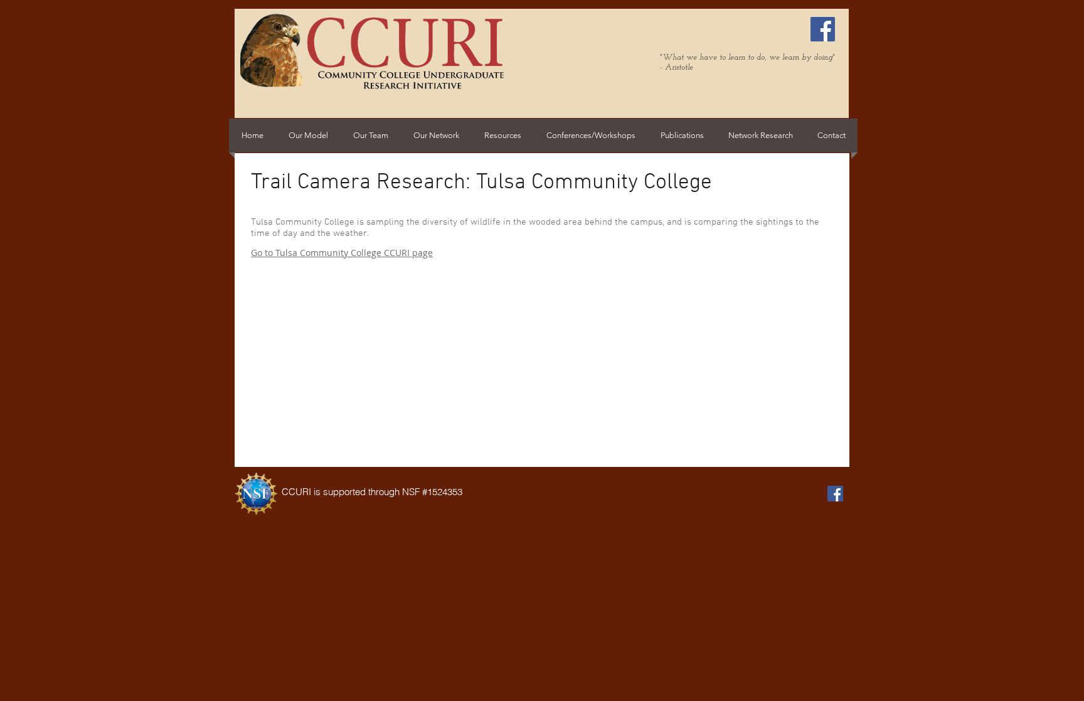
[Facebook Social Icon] (822, 29)
